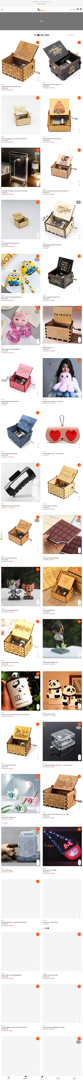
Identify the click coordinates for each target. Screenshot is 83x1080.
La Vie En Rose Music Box (50, 506)
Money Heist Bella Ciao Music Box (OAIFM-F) (56, 191)
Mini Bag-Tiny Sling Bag (49, 870)
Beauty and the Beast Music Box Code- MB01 (56, 814)
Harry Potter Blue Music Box (9, 453)
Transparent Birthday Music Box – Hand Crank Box (57, 765)
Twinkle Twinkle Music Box (50, 975)
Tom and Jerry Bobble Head (9, 610)
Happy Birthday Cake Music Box (52, 139)
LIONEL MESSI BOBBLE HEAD (50, 662)
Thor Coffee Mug (6, 870)
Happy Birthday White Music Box (52, 245)
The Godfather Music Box (8, 765)
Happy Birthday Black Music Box (52, 84)
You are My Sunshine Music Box (10, 243)
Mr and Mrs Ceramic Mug (50, 922)
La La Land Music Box (49, 610)
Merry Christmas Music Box (9, 558)
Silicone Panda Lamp (49, 714)
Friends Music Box (48, 347)
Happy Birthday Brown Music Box (11, 86)
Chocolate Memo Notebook (51, 558)
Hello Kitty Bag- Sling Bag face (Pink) (54, 1027)
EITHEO (3, 504)
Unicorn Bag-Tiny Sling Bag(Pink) (11, 349)
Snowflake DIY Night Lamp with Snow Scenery (14, 191)
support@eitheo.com (45, 2)
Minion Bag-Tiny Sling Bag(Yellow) (11, 297)
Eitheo (3, 84)
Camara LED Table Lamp (8, 817)
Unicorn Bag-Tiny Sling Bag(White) (11, 975)
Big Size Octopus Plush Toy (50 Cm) (53, 401)
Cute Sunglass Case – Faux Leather (53, 453)
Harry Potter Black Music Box (51, 297)
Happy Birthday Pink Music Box (10, 401)
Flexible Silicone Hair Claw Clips (10, 506)
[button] (5, 88)
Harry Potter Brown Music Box (10, 662)
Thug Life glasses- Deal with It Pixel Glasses (14, 1027)
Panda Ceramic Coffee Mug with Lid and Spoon (15, 714)
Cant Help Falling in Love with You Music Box (14, 139)
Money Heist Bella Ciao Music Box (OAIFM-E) (14, 922)
